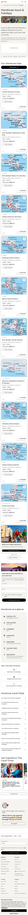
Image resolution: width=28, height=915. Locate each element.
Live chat (3, 883)
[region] (14, 906)
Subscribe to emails (14, 852)
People (16, 886)
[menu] (25, 1)
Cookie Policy (4, 907)
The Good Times (18, 861)
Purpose (17, 879)
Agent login (3, 873)
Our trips (10, 56)
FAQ (2, 886)
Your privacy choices (20, 871)
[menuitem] (4, 1)
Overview (5, 56)
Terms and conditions (19, 579)
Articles (23, 56)
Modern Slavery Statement (20, 893)
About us (16, 859)
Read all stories (14, 793)
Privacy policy (17, 868)
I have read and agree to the (13, 595)
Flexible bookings (5, 868)
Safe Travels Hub (4, 864)
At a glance (15, 56)
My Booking (3, 859)
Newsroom (3, 890)
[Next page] (24, 778)
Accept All (14, 910)
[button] (24, 72)
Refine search (13, 67)
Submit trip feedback (5, 861)
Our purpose (14, 823)
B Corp (16, 881)
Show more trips (13, 557)
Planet (16, 888)
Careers (16, 866)
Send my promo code (14, 600)
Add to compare (8, 101)
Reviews (2, 888)
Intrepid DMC (17, 864)
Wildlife (16, 890)
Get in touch (3, 881)
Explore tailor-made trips (14, 550)
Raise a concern (4, 893)
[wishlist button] (24, 73)
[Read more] (2, 5)
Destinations (7, 5)
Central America (14, 5)
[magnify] (22, 1)
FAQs (20, 56)
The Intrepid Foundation (20, 883)
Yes (15, 835)
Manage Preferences (14, 913)
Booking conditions (5, 871)
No (19, 835)
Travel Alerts (3, 866)
